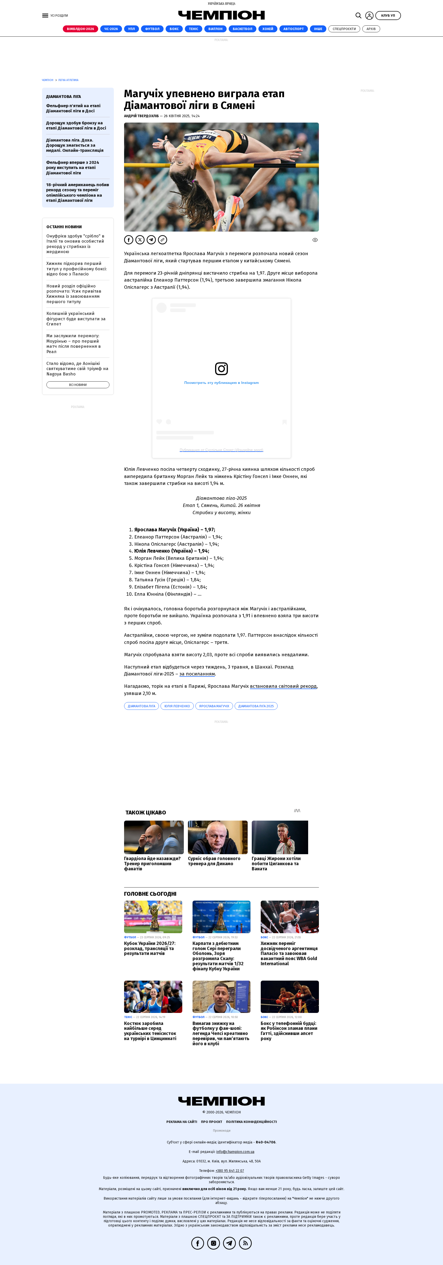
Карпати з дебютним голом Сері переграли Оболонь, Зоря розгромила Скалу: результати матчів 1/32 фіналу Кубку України (218, 956)
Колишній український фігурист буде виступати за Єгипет (76, 319)
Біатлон (215, 29)
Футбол (152, 29)
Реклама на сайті (181, 1122)
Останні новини (64, 226)
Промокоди (221, 1130)
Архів (371, 29)
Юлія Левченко (177, 706)
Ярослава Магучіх (214, 706)
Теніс (193, 29)
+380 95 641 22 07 (230, 1171)
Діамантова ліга (141, 706)
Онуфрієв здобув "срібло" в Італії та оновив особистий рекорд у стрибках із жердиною (75, 243)
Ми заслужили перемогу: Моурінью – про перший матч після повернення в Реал (73, 343)
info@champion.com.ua (235, 1152)
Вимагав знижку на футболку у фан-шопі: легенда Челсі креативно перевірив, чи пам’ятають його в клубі (221, 1034)
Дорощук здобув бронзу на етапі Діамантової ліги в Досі (76, 125)
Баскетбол (242, 29)
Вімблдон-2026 (80, 29)
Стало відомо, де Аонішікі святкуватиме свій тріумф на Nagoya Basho (77, 369)
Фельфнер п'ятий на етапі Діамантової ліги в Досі (73, 108)
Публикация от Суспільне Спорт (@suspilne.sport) (221, 450)
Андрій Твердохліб (142, 116)
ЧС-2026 (111, 29)
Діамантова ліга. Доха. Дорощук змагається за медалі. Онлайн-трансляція (75, 145)
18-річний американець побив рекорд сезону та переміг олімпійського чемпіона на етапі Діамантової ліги (77, 192)
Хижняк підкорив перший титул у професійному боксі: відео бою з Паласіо (76, 269)
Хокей (268, 29)
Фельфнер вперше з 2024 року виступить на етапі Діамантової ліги (72, 168)
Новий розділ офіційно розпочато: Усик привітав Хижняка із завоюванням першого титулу (73, 293)
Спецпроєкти (344, 29)
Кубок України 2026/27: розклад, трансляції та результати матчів (149, 949)
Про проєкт (211, 1122)
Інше (318, 29)
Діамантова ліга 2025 (256, 706)
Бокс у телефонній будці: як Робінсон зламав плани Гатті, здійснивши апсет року (289, 1031)
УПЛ (131, 29)
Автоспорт (294, 29)
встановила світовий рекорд (283, 686)
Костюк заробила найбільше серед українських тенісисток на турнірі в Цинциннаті (150, 1031)
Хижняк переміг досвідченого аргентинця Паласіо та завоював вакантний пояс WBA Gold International (289, 954)
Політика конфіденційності (251, 1122)
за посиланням (197, 674)
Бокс (174, 29)
